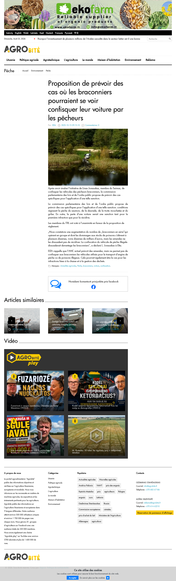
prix (99, 491)
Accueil (25, 70)
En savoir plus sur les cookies (92, 577)
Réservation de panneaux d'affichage (155, 512)
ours (91, 497)
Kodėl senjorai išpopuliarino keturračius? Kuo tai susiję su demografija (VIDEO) (95, 406)
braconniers (88, 266)
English (18, 32)
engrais (82, 497)
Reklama (150, 59)
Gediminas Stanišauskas (89, 503)
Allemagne (83, 521)
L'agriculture (71, 59)
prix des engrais (113, 485)
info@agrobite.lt (150, 486)
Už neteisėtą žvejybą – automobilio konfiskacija (107, 323)
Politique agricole (29, 59)
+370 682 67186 (152, 489)
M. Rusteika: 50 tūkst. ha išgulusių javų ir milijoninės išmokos (96, 451)
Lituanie (10, 59)
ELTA (54, 125)
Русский (68, 32)
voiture (96, 266)
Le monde (87, 59)
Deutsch (49, 32)
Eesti (42, 32)
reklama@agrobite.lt (152, 502)
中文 (76, 32)
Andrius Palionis (86, 485)
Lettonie (100, 497)
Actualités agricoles (68, 266)
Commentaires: (92, 125)
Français (59, 32)
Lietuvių (9, 32)
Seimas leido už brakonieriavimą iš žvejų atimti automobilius (19, 324)
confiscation (105, 266)
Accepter (72, 577)
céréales (107, 509)
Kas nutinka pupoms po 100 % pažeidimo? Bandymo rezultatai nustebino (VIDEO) (31, 451)
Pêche (48, 70)
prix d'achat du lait (87, 515)
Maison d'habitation (109, 59)
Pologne (121, 491)
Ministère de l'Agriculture (110, 515)
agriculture (96, 521)
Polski (26, 32)
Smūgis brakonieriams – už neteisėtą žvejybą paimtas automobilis (65, 324)
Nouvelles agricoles (107, 479)
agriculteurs (109, 491)
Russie (106, 503)
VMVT (99, 485)
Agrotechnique (51, 59)
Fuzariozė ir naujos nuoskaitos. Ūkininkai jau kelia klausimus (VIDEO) (34, 406)
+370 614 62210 (152, 506)
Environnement (133, 59)
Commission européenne (89, 509)
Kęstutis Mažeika (86, 491)
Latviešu (34, 32)
